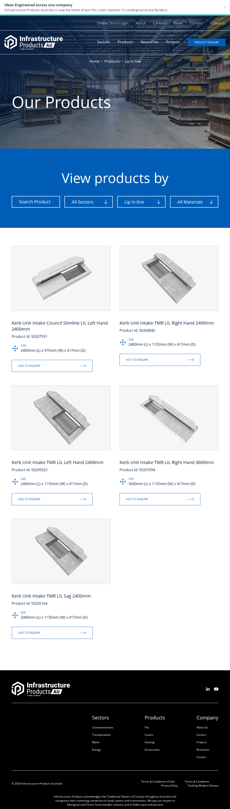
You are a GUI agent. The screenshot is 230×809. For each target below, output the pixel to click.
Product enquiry (206, 42)
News (178, 23)
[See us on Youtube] (216, 689)
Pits (147, 727)
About (140, 23)
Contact (196, 23)
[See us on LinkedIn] (208, 689)
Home (94, 61)
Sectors (103, 42)
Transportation (101, 735)
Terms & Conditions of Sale (158, 781)
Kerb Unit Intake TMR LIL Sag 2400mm (51, 596)
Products (125, 42)
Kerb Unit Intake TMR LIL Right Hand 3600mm (166, 462)
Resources (150, 42)
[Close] (225, 7)
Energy (96, 750)
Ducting (149, 742)
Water (96, 742)
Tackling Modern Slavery (203, 785)
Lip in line (133, 61)
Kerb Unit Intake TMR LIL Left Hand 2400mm (58, 462)
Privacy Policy (169, 785)
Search (220, 23)
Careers (159, 23)
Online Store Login (112, 23)
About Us (202, 727)
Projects (173, 42)
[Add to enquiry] (52, 366)
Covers (149, 735)
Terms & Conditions (197, 781)
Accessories (152, 750)
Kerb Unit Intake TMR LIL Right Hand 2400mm (166, 323)
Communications (102, 727)
